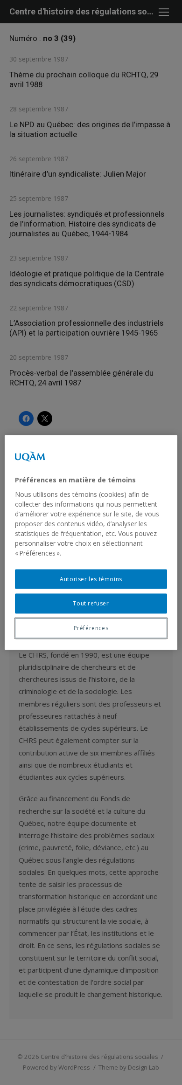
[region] (91, 542)
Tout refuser (91, 603)
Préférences (91, 628)
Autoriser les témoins (91, 579)
